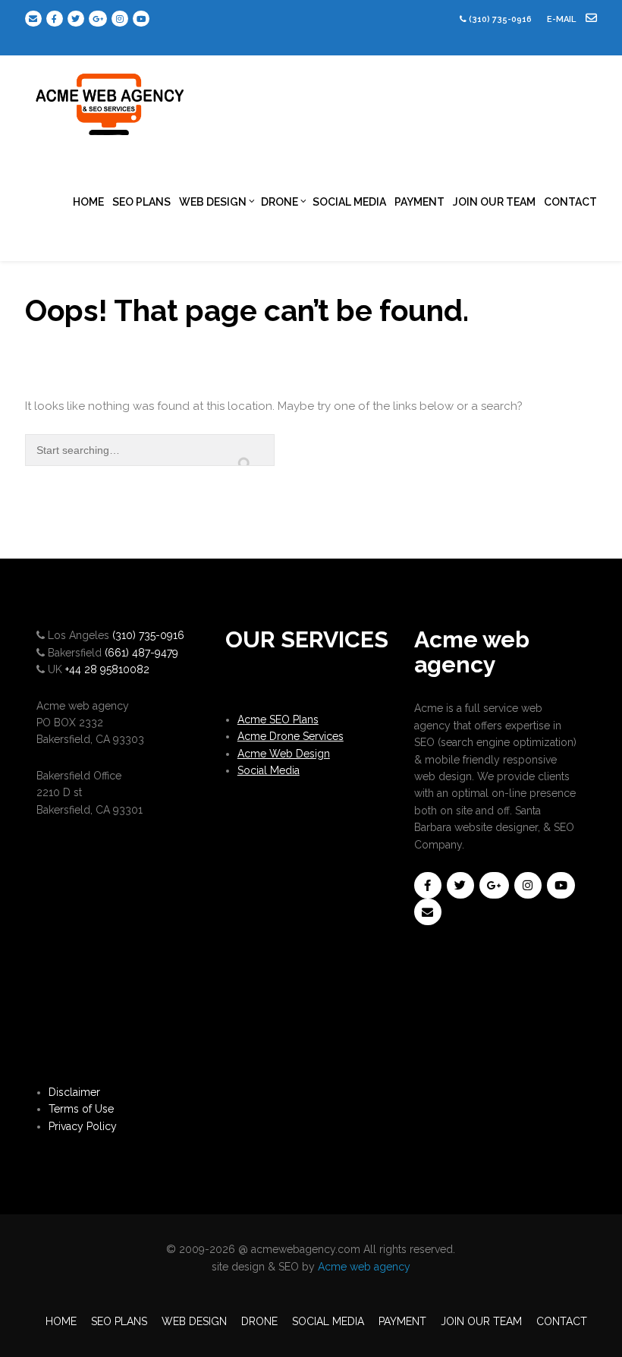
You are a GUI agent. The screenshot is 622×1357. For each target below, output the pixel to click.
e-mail (562, 19)
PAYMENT (419, 202)
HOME (88, 202)
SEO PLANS (141, 202)
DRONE (279, 202)
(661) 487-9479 (141, 653)
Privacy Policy (83, 1126)
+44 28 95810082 (107, 669)
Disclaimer (74, 1092)
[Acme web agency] (110, 98)
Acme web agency (364, 1267)
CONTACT (570, 202)
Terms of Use (81, 1109)
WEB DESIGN (213, 202)
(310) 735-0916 (500, 19)
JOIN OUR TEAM (494, 202)
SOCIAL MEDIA (349, 202)
